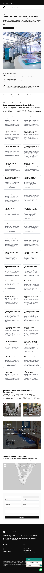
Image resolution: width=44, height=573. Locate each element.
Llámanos (18, 27)
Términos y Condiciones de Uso (28, 514)
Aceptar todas (6, 3)
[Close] (41, 559)
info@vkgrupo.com (7, 551)
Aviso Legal (25, 546)
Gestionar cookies (14, 3)
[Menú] (40, 7)
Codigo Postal (8, 504)
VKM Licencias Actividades (12, 7)
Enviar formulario (22, 517)
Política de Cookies (26, 548)
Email (6, 499)
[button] (22, 477)
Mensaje (7, 508)
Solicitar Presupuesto (8, 27)
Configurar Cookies (26, 553)
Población (25, 504)
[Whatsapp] (40, 569)
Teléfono (24, 499)
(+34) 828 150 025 (6, 549)
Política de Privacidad (17, 514)
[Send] (41, 565)
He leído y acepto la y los (20, 514)
